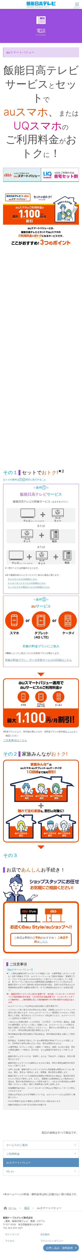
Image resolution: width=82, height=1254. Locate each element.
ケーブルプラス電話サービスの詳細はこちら (29, 587)
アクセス (9, 1240)
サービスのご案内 (17, 1145)
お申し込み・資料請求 (59, 1247)
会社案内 (45, 1234)
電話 (26, 1208)
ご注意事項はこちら (15, 740)
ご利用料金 (13, 1153)
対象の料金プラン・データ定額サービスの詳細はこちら (38, 659)
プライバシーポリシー (51, 1240)
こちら (70, 731)
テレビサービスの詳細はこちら (22, 579)
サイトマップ (12, 1234)
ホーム (12, 1208)
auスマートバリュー (18, 1162)
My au (10, 1171)
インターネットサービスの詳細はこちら (27, 583)
